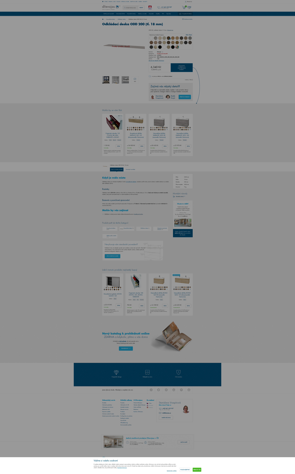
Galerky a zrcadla (142, 13)
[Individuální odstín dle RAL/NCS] (177, 47)
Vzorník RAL (123, 420)
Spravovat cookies (171, 470)
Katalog (118, 1)
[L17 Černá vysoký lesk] (160, 47)
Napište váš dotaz (166, 417)
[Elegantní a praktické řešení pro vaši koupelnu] (106, 80)
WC (163, 13)
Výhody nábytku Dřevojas (139, 405)
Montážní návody (124, 407)
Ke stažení (122, 414)
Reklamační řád (106, 409)
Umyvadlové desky (131, 13)
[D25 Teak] (168, 42)
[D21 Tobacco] (151, 42)
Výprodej (168, 13)
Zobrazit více (170, 30)
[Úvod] (102, 19)
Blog (114, 1)
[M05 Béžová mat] (168, 47)
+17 (120, 289)
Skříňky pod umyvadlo (108, 13)
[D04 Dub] (160, 38)
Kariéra (140, 1)
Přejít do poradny (185, 96)
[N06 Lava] (190, 42)
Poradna (110, 1)
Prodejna (122, 411)
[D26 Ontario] (173, 42)
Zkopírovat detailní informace (156, 60)
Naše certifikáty (137, 407)
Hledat (141, 7)
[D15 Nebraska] (177, 38)
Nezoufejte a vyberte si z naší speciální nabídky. (182, 67)
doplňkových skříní (138, 214)
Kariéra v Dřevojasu (138, 411)
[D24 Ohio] (164, 42)
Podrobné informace (122, 467)
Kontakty (145, 1)
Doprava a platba (125, 1)
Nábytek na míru (134, 1)
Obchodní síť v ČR (124, 405)
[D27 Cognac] (177, 42)
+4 (143, 129)
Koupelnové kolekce (187, 13)
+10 (167, 129)
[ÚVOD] (102, 1)
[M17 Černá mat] (173, 47)
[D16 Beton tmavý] (181, 38)
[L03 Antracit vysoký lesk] (151, 47)
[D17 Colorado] (186, 38)
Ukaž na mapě (183, 442)
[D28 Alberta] (181, 42)
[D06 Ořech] (168, 38)
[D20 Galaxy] (190, 38)
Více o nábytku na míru (112, 256)
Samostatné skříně (120, 13)
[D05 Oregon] (164, 38)
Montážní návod (180, 196)
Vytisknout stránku (188, 19)
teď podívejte (122, 341)
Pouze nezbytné (184, 469)
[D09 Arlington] (173, 38)
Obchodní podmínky (107, 405)
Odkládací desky (122, 19)
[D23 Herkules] (160, 42)
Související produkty (130, 169)
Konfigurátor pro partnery (126, 416)
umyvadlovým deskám (131, 181)
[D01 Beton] (155, 38)
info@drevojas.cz (166, 413)
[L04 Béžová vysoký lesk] (155, 47)
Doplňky (158, 13)
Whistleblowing (124, 422)
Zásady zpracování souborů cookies (110, 416)
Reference (136, 409)
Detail (118, 146)
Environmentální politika (125, 425)
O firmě (106, 1)
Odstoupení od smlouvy (107, 407)
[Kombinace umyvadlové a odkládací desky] (125, 80)
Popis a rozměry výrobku (117, 169)
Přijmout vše (197, 469)
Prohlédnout (125, 348)
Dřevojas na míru (124, 409)
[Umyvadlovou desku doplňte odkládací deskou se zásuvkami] (115, 80)
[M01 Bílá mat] (164, 47)
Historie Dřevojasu (138, 402)
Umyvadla (151, 13)
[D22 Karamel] (155, 42)
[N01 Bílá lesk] (151, 38)
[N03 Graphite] (186, 42)
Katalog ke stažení (124, 418)
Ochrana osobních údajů (108, 414)
